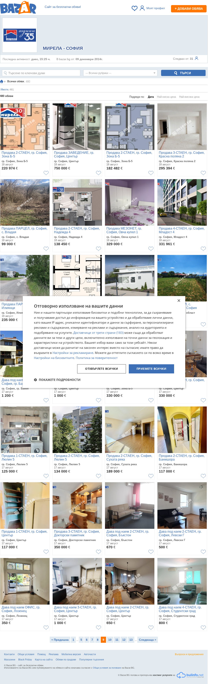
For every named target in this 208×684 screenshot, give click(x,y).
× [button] (178, 300)
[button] (57, 379)
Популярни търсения (91, 659)
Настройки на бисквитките (54, 358)
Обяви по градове (66, 659)
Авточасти (90, 654)
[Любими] (135, 8)
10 (110, 639)
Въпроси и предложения (189, 654)
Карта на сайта (44, 659)
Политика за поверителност (97, 358)
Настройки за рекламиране (73, 353)
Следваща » (147, 639)
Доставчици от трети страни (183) (98, 333)
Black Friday (25, 659)
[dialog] (104, 342)
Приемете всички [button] (151, 369)
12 (124, 639)
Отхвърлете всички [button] (101, 369)
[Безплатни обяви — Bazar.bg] (18, 8)
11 (116, 639)
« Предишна (60, 639)
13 (131, 639)
